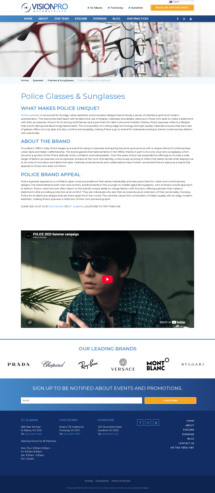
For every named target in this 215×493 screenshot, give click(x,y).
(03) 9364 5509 (33, 434)
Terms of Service (120, 480)
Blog (116, 18)
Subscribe (170, 400)
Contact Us (186, 443)
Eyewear (99, 18)
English (175, 2)
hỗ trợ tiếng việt (182, 447)
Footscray (116, 7)
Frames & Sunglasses (61, 80)
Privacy (89, 480)
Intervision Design (141, 488)
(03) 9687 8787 (71, 434)
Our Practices (137, 18)
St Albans (96, 7)
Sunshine (137, 7)
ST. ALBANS (76, 206)
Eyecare (81, 18)
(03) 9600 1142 (110, 434)
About (43, 18)
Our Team (61, 18)
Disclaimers (102, 480)
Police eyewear (30, 115)
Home (28, 18)
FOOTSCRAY (56, 206)
